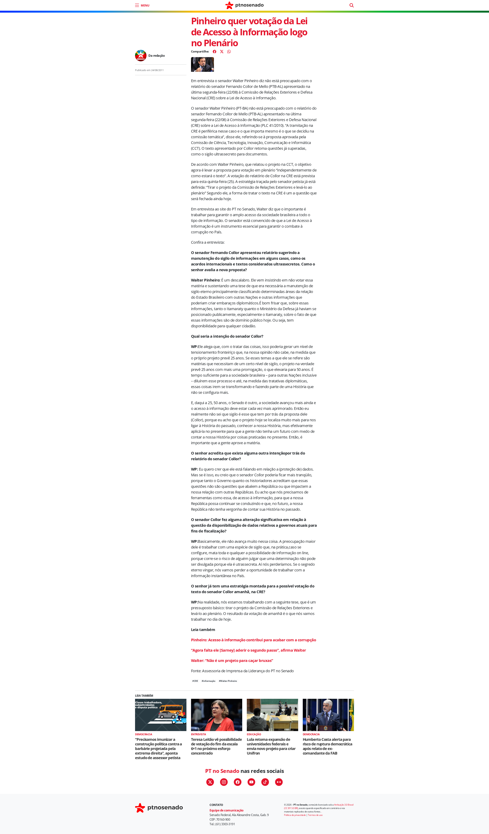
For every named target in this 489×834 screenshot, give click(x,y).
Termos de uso (315, 815)
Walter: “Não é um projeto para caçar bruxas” (232, 660)
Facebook (237, 782)
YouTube (251, 782)
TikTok (265, 782)
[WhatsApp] (229, 51)
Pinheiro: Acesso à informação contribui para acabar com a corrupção (253, 639)
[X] (221, 51)
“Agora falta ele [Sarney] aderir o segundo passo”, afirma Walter (248, 650)
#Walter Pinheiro (228, 681)
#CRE (195, 681)
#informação (208, 681)
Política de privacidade (295, 815)
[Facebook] (214, 51)
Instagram (224, 782)
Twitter (210, 782)
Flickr (279, 782)
